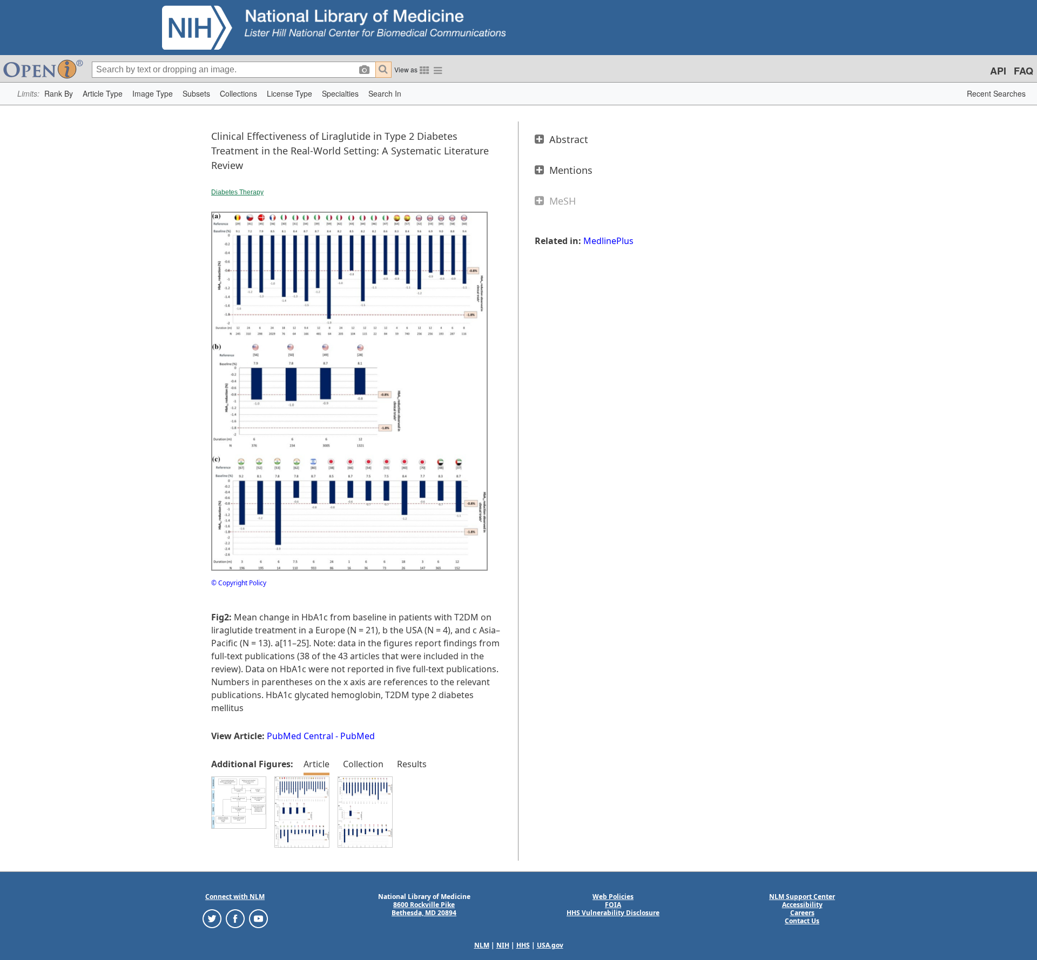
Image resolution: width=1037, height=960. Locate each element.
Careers (802, 912)
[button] (58, 94)
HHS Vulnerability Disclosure (613, 912)
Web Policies (613, 896)
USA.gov (550, 945)
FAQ (1023, 71)
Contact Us (802, 920)
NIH (502, 945)
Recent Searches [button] (996, 93)
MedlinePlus (608, 241)
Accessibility (802, 904)
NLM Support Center (802, 896)
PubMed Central (300, 736)
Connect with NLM (235, 896)
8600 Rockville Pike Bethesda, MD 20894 (424, 908)
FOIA (613, 904)
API (998, 71)
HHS (523, 945)
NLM (481, 945)
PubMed (357, 736)
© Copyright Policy (238, 582)
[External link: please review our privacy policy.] (212, 918)
